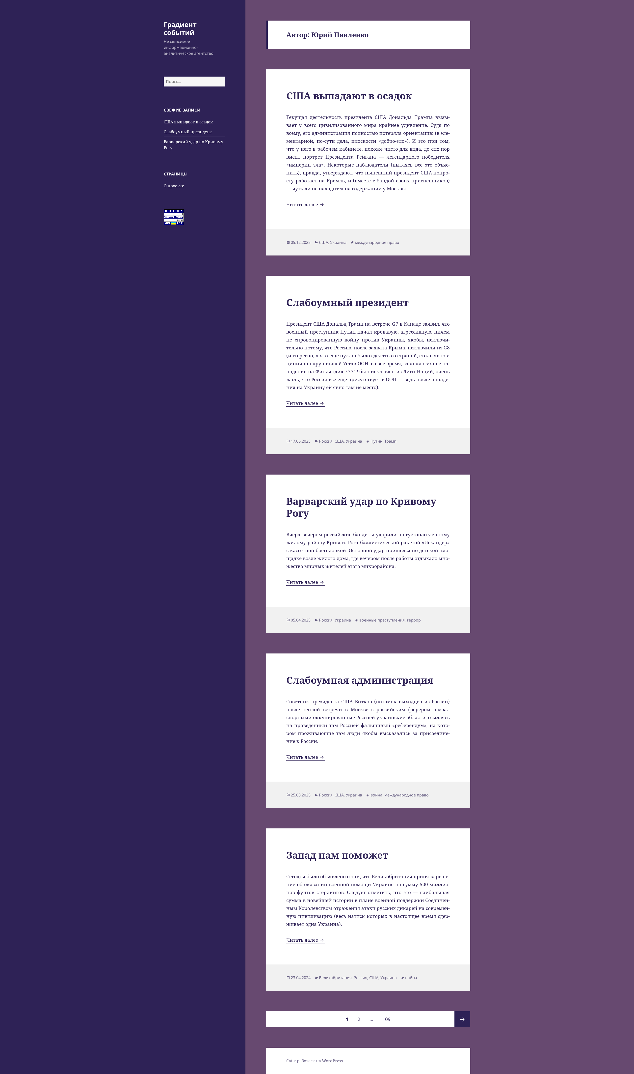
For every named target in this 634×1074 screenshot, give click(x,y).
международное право (377, 242)
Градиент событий (180, 28)
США (323, 242)
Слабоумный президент (188, 132)
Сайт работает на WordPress (314, 1061)
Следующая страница (462, 1019)
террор (414, 620)
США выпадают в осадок (188, 122)
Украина (338, 242)
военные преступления (382, 620)
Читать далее (305, 204)
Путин (376, 441)
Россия (326, 441)
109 (388, 1019)
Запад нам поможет (337, 854)
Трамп (390, 441)
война (376, 795)
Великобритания (335, 977)
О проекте (174, 186)
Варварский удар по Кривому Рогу (361, 506)
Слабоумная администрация (359, 679)
